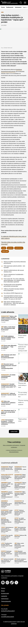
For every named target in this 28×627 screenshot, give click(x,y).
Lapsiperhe (4, 596)
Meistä (3, 591)
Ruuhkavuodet (9, 7)
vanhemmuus (18, 248)
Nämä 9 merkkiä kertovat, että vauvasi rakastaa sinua (14, 271)
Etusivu (3, 7)
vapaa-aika (5, 251)
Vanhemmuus (18, 7)
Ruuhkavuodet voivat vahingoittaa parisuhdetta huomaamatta (13, 285)
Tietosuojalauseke (6, 601)
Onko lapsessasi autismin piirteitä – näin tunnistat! (14, 266)
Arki (2, 12)
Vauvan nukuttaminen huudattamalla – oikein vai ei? (14, 275)
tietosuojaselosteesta (13, 451)
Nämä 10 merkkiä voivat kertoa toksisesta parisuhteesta (15, 262)
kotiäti (3, 248)
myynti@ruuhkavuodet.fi (7, 616)
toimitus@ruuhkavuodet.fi (8, 611)
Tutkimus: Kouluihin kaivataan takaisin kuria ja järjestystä (14, 289)
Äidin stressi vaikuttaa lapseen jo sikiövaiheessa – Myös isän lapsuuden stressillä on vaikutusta (14, 303)
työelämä (10, 248)
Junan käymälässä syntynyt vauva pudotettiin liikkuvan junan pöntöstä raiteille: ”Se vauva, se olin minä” (13, 297)
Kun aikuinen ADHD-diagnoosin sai (13, 293)
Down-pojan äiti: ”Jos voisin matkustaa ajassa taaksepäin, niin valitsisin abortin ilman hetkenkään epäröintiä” (14, 280)
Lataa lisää (14, 431)
